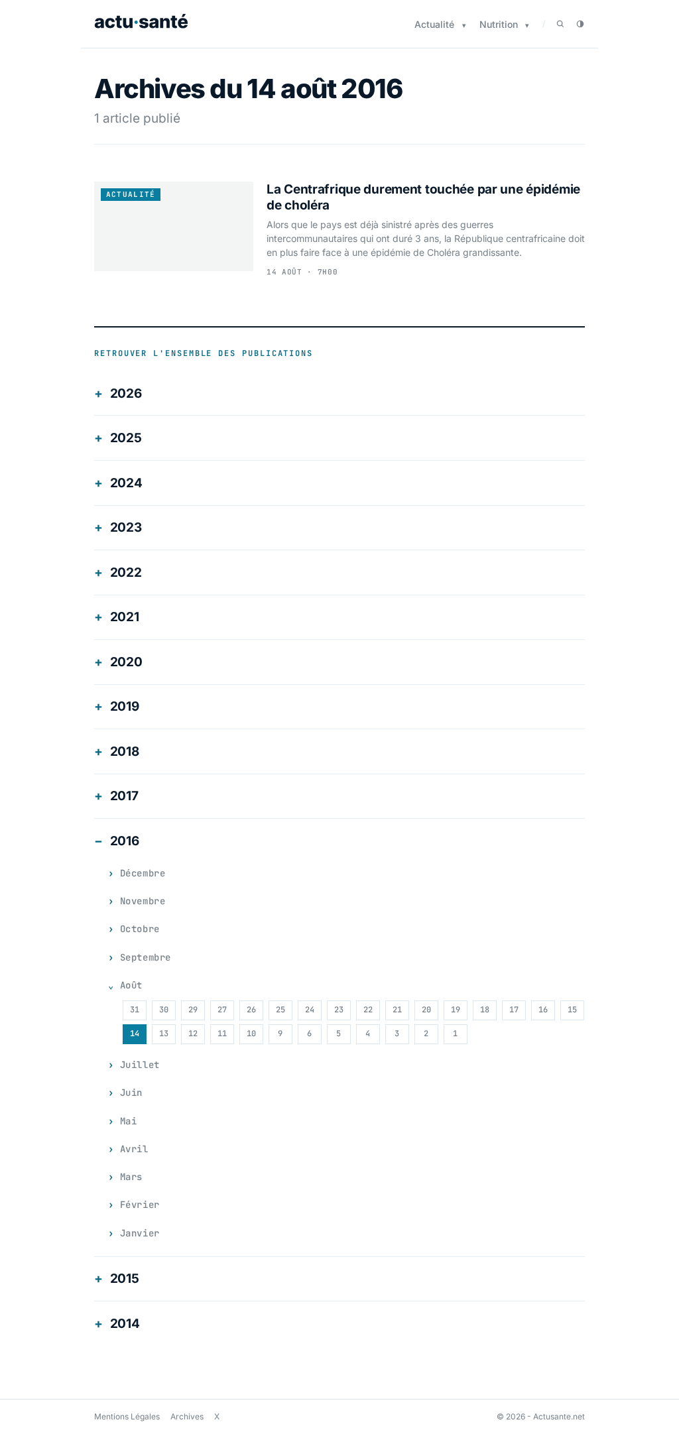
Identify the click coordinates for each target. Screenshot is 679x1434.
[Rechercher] (560, 24)
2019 (124, 706)
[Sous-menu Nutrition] (527, 25)
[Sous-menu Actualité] (464, 25)
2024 (126, 483)
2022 (126, 572)
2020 (126, 662)
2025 (126, 438)
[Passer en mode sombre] (580, 24)
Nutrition (498, 24)
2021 (124, 617)
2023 (126, 527)
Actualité (434, 24)
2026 (126, 393)
